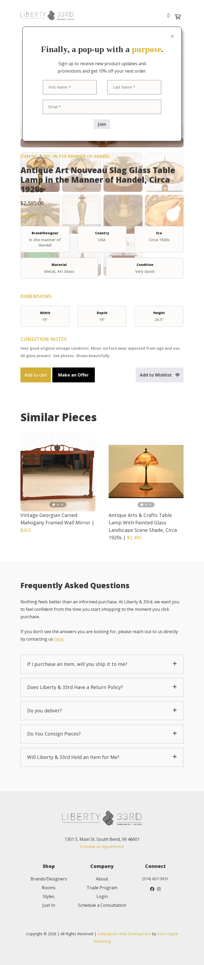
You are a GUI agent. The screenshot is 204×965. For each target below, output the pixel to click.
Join (102, 124)
